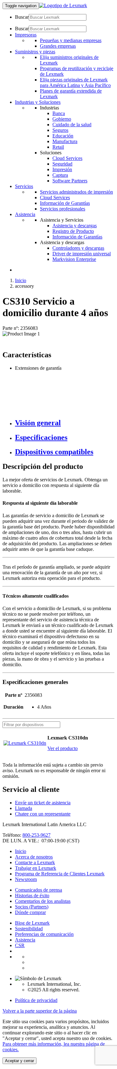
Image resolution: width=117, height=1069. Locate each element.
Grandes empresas (58, 46)
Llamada (23, 808)
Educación (62, 135)
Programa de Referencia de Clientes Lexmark (60, 873)
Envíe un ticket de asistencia (43, 802)
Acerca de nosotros (34, 857)
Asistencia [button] (25, 214)
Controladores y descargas (78, 248)
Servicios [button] (24, 186)
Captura (60, 175)
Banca (58, 113)
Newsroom (26, 879)
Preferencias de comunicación (44, 934)
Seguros (60, 130)
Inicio (20, 280)
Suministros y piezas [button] (35, 51)
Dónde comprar (30, 912)
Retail (58, 147)
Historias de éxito (32, 895)
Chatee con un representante (43, 813)
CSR (20, 945)
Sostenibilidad (29, 928)
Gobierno (61, 119)
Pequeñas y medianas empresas (70, 40)
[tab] (65, 423)
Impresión (62, 169)
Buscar (22, 17)
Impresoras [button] (26, 34)
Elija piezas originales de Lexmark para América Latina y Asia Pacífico (75, 82)
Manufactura (64, 141)
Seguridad (62, 163)
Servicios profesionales (62, 208)
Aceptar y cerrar (19, 1060)
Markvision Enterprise (74, 259)
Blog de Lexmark (32, 923)
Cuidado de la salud (71, 124)
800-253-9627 (36, 835)
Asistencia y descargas (74, 225)
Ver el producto (62, 748)
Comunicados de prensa (38, 890)
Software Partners (69, 180)
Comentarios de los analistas (43, 901)
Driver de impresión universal (81, 253)
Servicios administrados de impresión (76, 192)
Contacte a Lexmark (35, 862)
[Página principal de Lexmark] (63, 5)
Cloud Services (67, 158)
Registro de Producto (73, 231)
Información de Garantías (65, 203)
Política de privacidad (36, 1000)
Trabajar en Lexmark (35, 868)
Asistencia (25, 939)
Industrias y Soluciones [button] (38, 102)
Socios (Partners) (31, 906)
